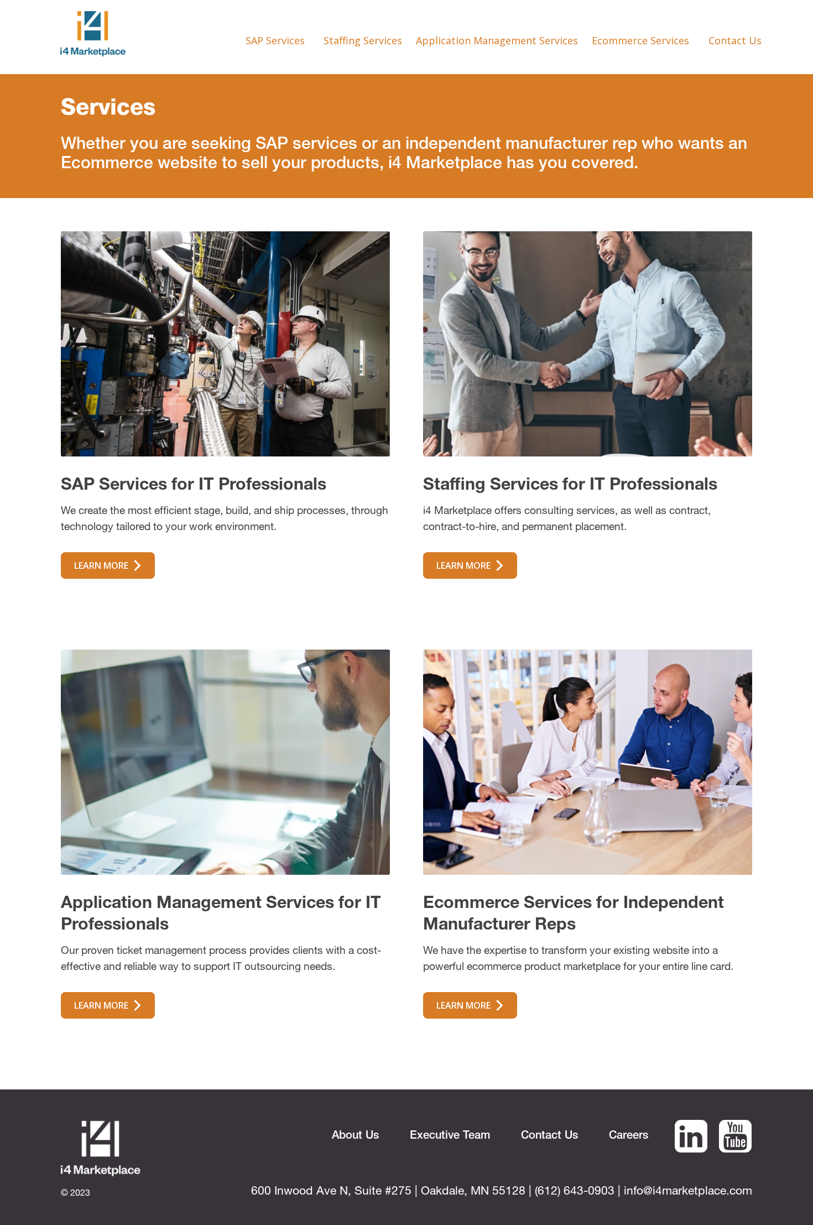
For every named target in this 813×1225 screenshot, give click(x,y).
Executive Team (450, 1136)
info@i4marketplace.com (688, 1192)
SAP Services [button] (277, 40)
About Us (355, 1136)
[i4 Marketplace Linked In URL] (691, 1148)
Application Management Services (497, 40)
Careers (628, 1136)
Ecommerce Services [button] (642, 40)
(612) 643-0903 (574, 1192)
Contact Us (735, 40)
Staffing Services (363, 40)
